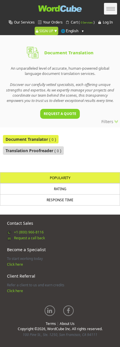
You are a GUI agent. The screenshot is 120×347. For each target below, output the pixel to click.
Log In (108, 22)
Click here (15, 264)
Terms (51, 323)
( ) (31, 139)
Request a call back (29, 237)
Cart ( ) (83, 22)
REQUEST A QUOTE (60, 113)
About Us (67, 323)
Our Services (24, 22)
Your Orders (53, 22)
